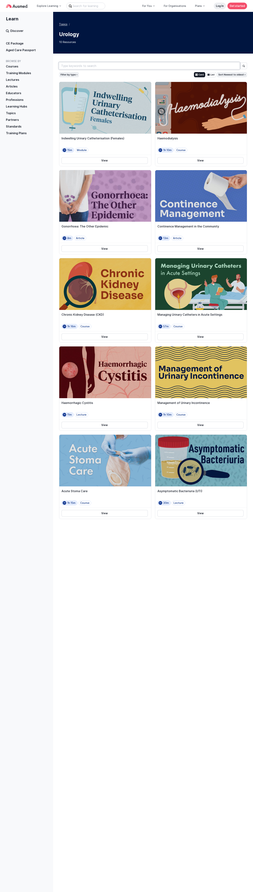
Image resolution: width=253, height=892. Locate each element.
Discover (17, 31)
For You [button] (147, 5)
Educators (13, 93)
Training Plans (16, 133)
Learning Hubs (16, 106)
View (104, 160)
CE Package (15, 43)
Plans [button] (198, 5)
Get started (237, 5)
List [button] (212, 74)
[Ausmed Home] (17, 6)
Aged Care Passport (21, 50)
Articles (12, 86)
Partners (12, 120)
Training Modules (18, 73)
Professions (15, 100)
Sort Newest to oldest (231, 74)
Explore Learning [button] (47, 5)
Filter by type (68, 74)
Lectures (12, 80)
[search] (243, 65)
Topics (11, 113)
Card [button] (201, 74)
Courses (12, 66)
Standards (13, 126)
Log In (220, 5)
